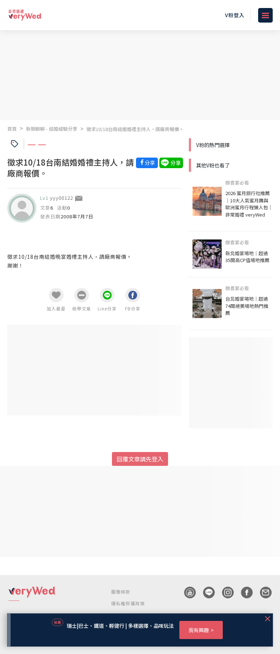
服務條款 (121, 591)
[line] (205, 592)
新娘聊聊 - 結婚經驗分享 (51, 128)
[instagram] (224, 592)
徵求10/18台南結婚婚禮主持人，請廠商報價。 (135, 129)
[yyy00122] (22, 208)
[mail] (262, 592)
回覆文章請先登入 (140, 459)
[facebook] (243, 592)
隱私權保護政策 (128, 603)
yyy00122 (61, 197)
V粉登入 (235, 15)
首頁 (12, 128)
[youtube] (186, 592)
